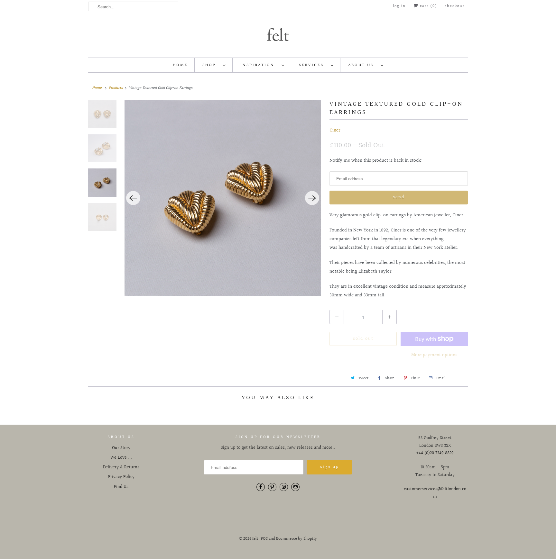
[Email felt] (295, 487)
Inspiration (259, 65)
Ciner (334, 130)
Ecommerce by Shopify (296, 539)
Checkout (455, 6)
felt (255, 539)
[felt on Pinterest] (272, 487)
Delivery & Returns (121, 467)
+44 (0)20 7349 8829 (435, 453)
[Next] (312, 198)
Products (116, 88)
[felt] (278, 34)
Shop (211, 65)
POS (264, 539)
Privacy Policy (121, 477)
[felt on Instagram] (284, 487)
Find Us (121, 487)
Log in (399, 6)
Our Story (121, 448)
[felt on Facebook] (260, 487)
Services (313, 65)
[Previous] (133, 198)
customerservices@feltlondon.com (435, 493)
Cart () (427, 6)
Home (180, 65)
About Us (362, 65)
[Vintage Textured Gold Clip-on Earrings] (198, 198)
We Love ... (121, 457)
